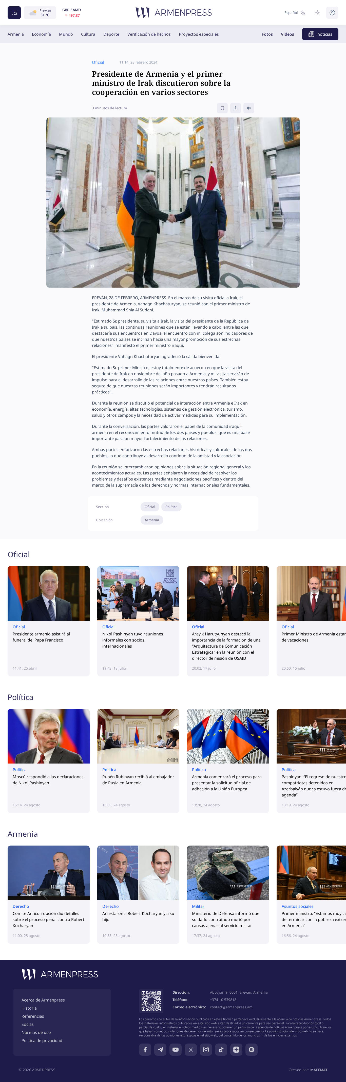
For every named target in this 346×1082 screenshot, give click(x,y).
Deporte (111, 34)
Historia (29, 1008)
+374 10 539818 (223, 999)
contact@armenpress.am (231, 1007)
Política (171, 506)
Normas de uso (36, 1032)
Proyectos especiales (199, 34)
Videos (287, 34)
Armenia (16, 34)
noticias (324, 34)
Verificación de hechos (149, 34)
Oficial (150, 506)
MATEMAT (319, 1069)
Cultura (88, 34)
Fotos (267, 34)
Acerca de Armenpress (43, 1000)
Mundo (66, 34)
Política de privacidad (42, 1040)
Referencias (33, 1016)
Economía (41, 34)
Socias (28, 1024)
